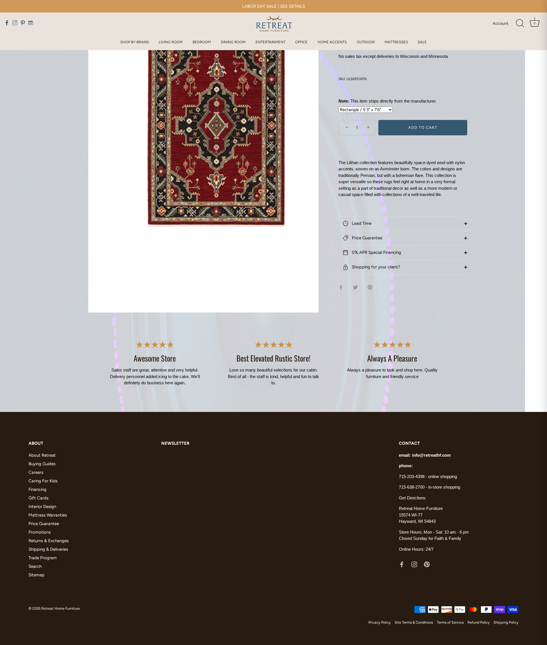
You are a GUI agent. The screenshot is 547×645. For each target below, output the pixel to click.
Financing (37, 489)
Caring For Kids (43, 480)
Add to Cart (422, 127)
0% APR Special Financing (376, 252)
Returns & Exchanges (48, 540)
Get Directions (412, 497)
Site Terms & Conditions (414, 622)
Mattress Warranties (47, 515)
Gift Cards (38, 498)
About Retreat (42, 455)
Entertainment (270, 42)
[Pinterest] (427, 564)
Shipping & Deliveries (48, 549)
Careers (35, 472)
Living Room (171, 42)
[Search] (520, 23)
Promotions (39, 532)
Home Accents (332, 42)
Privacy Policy (379, 622)
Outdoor (366, 42)
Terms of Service (450, 622)
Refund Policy (479, 622)
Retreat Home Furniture (60, 608)
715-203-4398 (411, 476)
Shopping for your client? (375, 267)
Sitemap (36, 574)
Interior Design (42, 506)
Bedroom (202, 42)
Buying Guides (42, 463)
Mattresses (396, 42)
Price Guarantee (366, 237)
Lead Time (361, 223)
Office (301, 42)
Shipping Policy (506, 622)
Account (500, 23)
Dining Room (233, 42)
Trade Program (42, 557)
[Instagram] (414, 564)
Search (35, 566)
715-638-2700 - (413, 487)
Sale (422, 42)
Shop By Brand (134, 42)
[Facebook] (402, 564)
